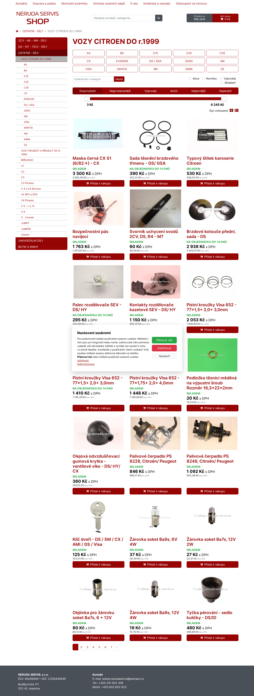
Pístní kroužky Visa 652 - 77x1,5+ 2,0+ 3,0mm (212, 307)
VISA (26, 121)
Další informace (86, 364)
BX (25, 70)
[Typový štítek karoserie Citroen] (212, 135)
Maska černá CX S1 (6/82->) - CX (92, 161)
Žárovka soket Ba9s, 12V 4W (154, 615)
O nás (134, 3)
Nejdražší (225, 91)
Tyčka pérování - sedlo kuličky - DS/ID (209, 615)
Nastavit (164, 356)
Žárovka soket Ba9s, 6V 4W (153, 542)
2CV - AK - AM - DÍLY (32, 40)
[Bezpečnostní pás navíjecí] (98, 208)
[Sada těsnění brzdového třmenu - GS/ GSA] (155, 135)
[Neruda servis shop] (17, 31)
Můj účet (199, 18)
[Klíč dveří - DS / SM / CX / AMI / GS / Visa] (98, 516)
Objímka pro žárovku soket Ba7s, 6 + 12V (93, 615)
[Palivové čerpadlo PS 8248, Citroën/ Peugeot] (212, 433)
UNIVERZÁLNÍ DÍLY (30, 240)
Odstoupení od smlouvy (191, 3)
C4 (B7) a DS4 (29, 194)
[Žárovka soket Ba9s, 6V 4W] (155, 516)
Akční (173, 91)
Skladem (230, 82)
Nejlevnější (198, 91)
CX (25, 93)
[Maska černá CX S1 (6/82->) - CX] (98, 135)
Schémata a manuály (156, 3)
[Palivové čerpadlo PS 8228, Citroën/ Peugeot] (155, 433)
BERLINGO (27, 159)
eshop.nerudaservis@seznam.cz (123, 678)
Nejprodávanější (120, 91)
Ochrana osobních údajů (109, 3)
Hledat (119, 79)
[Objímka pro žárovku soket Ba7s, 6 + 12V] (98, 590)
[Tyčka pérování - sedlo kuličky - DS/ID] (212, 590)
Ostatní (25, 234)
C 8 (23, 211)
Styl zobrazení (218, 110)
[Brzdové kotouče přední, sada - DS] (212, 208)
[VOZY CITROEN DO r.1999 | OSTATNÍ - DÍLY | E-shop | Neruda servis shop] (38, 18)
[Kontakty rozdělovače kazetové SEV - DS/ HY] (155, 282)
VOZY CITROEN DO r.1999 (41, 58)
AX (25, 64)
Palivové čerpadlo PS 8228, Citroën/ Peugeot (153, 459)
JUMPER (26, 228)
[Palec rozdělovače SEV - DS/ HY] (98, 282)
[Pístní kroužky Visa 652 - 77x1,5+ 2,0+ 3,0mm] (212, 282)
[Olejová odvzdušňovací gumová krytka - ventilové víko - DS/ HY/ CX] (98, 433)
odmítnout (83, 360)
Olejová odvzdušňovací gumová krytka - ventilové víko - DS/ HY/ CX (96, 464)
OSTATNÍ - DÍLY (33, 31)
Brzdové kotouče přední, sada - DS (211, 234)
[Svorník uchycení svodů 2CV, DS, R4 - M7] (155, 208)
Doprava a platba (44, 3)
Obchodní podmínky (74, 3)
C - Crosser (27, 217)
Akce (196, 78)
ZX (25, 144)
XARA (27, 139)
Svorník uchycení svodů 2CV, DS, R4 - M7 (154, 234)
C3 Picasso (27, 182)
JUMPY (25, 223)
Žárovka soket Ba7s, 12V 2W (211, 542)
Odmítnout (164, 348)
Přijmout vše (164, 340)
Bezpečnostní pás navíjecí (90, 234)
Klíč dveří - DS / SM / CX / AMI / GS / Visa (98, 542)
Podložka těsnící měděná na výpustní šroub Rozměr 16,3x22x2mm (212, 382)
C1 (22, 165)
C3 (22, 177)
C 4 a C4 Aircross (31, 188)
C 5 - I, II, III (27, 205)
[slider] (87, 98)
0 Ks (225, 18)
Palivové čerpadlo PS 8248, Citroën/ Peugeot (210, 459)
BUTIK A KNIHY (28, 247)
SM (25, 116)
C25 (26, 81)
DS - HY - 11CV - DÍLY (32, 46)
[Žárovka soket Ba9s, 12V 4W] (155, 590)
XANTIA (28, 127)
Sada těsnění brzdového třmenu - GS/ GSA (154, 161)
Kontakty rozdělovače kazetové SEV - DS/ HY (153, 307)
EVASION (29, 98)
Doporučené (87, 91)
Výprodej (230, 78)
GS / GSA (29, 104)
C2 (22, 171)
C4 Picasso (27, 200)
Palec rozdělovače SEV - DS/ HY (97, 307)
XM (25, 133)
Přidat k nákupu (100, 183)
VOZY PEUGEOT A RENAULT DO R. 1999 (41, 152)
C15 (26, 76)
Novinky (211, 78)
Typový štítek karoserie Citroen (210, 161)
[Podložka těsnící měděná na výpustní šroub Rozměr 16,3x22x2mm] (212, 355)
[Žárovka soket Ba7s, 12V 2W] (212, 516)
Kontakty (21, 3)
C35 (26, 87)
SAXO (27, 110)
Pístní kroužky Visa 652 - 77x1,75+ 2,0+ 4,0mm (155, 380)
